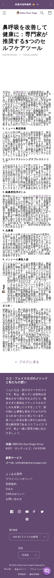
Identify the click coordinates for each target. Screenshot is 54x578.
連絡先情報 (34, 574)
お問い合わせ (14, 498)
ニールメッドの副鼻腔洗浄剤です (27, 196)
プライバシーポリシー (19, 478)
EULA (9, 488)
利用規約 (11, 483)
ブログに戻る (29, 362)
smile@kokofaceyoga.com (31, 462)
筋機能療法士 (21, 91)
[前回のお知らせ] (3, 4)
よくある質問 (14, 473)
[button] (4, 13)
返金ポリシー (21, 569)
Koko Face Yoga (25, 565)
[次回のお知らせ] (51, 4)
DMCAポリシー (15, 493)
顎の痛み (21, 114)
